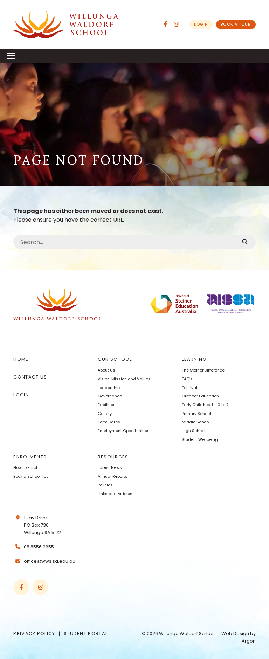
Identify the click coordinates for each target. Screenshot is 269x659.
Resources (113, 456)
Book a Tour (236, 24)
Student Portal (86, 633)
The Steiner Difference (203, 370)
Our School (115, 359)
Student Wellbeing (200, 439)
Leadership (109, 387)
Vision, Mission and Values (124, 379)
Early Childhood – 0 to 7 (205, 405)
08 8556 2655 (39, 546)
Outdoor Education (200, 396)
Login (201, 24)
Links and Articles (115, 494)
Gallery (105, 413)
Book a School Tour (31, 476)
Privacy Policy (34, 633)
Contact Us (30, 377)
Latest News (110, 467)
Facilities (107, 405)
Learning (194, 359)
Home (20, 359)
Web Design (235, 633)
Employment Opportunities (124, 430)
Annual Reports (112, 476)
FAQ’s (187, 379)
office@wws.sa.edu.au (49, 561)
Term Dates (109, 422)
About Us (106, 370)
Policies (105, 485)
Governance (110, 396)
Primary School (196, 413)
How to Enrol (25, 467)
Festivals (191, 387)
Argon (249, 641)
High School (193, 430)
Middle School (196, 422)
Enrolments (30, 456)
